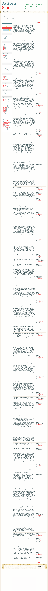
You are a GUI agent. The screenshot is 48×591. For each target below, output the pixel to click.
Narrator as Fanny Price (6, 117)
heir (3, 46)
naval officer (4, 86)
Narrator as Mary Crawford (7, 120)
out (3, 78)
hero (3, 47)
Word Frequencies (10, 11)
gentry (4, 68)
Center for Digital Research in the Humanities (16, 565)
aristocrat (4, 66)
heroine (4, 48)
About (35, 11)
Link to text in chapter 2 (39, 93)
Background (26, 11)
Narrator (4, 111)
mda (3, 57)
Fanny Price (4, 102)
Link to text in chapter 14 (39, 476)
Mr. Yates (4, 108)
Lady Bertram (5, 105)
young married (5, 79)
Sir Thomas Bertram (6, 127)
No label (4, 35)
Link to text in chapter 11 (39, 445)
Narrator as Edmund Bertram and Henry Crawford (6, 115)
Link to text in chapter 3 (39, 179)
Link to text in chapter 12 (39, 450)
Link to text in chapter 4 (39, 200)
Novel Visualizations (19, 11)
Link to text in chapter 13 (39, 455)
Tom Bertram (5, 128)
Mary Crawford (5, 107)
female (4, 37)
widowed (4, 59)
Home (4, 11)
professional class (5, 70)
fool (3, 45)
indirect (4, 93)
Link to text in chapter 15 (39, 535)
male (3, 38)
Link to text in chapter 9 (39, 357)
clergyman (4, 85)
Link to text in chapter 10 (39, 404)
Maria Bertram (5, 106)
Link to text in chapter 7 (39, 278)
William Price (5, 129)
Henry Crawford (5, 103)
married (4, 56)
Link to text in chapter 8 (39, 335)
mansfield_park (5, 29)
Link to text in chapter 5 (39, 256)
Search (31, 11)
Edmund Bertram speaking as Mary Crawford (7, 101)
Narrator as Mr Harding (6, 122)
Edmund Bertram (5, 99)
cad (3, 44)
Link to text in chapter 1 (39, 27)
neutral (4, 49)
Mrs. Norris (4, 110)
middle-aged (4, 77)
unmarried (4, 58)
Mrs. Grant (4, 109)
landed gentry (5, 69)
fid (3, 92)
